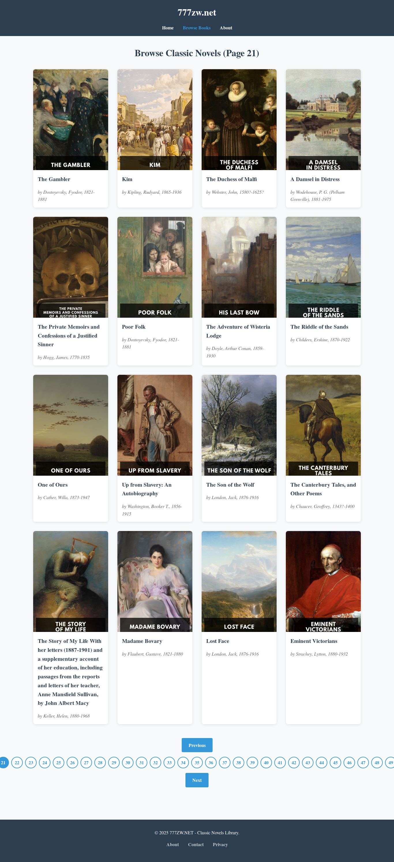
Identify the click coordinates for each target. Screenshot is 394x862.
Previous (197, 745)
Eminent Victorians (313, 641)
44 (321, 762)
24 (44, 762)
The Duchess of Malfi (231, 179)
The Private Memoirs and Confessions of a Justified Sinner (69, 335)
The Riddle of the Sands (319, 327)
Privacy (220, 844)
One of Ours (52, 485)
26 (72, 762)
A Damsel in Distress (314, 179)
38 (238, 762)
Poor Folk (134, 327)
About (226, 27)
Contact (196, 844)
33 (169, 762)
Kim (127, 179)
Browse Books (197, 27)
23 (31, 762)
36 (211, 762)
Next (197, 780)
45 (335, 762)
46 (349, 762)
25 (58, 762)
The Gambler (54, 179)
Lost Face (217, 641)
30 (127, 762)
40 (266, 762)
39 (252, 762)
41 (280, 762)
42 (294, 762)
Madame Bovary (142, 641)
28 (100, 762)
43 (307, 762)
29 (114, 762)
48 (377, 762)
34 (183, 762)
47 (363, 762)
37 (224, 762)
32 (155, 762)
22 (17, 762)
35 (197, 762)
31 (141, 762)
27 (86, 762)
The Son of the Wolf (230, 485)
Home (168, 27)
